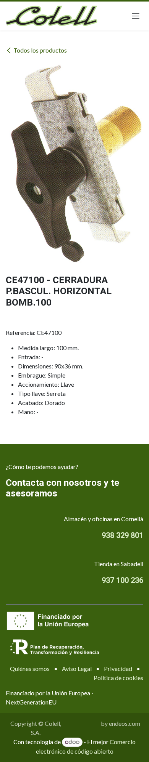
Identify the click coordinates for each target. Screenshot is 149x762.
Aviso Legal (77, 668)
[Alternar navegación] (135, 16)
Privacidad (118, 668)
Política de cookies (118, 677)
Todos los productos (40, 50)
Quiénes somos (30, 668)
